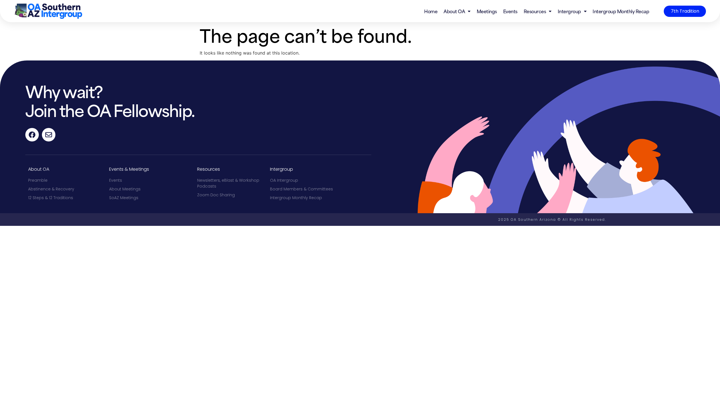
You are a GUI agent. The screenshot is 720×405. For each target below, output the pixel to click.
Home (430, 11)
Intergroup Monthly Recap (621, 11)
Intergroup (569, 11)
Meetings (487, 11)
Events (510, 11)
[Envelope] (48, 134)
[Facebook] (32, 134)
